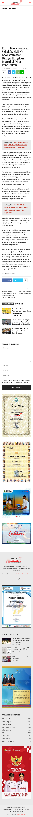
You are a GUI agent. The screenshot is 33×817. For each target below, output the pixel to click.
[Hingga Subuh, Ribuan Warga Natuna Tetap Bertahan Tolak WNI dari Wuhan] (6, 641)
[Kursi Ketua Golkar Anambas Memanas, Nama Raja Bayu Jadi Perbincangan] (6, 311)
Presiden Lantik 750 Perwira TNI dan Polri (25, 292)
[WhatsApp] (18, 72)
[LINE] (22, 72)
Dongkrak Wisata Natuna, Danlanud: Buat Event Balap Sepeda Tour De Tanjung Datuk (9, 294)
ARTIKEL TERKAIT (8, 304)
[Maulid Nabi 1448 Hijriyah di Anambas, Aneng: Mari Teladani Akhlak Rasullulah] (6, 322)
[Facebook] (9, 72)
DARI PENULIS (19, 304)
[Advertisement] (16, 28)
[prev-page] (3, 338)
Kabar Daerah (5, 313)
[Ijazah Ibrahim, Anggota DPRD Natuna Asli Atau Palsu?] (6, 650)
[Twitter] (13, 72)
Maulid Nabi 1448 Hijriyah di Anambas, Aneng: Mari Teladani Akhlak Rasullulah (21, 322)
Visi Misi (27, 809)
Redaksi (8, 68)
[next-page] (6, 338)
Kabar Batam (12, 8)
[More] (26, 280)
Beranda (4, 8)
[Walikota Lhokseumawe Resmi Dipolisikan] (6, 659)
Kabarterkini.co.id (21, 815)
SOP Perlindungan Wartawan (10, 809)
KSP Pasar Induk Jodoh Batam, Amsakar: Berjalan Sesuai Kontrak (21, 331)
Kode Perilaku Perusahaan (16, 811)
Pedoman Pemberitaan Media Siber (16, 807)
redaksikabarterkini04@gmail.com (21, 574)
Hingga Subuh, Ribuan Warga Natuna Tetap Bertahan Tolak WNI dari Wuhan (21, 640)
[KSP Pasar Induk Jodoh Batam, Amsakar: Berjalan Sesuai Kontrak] (6, 331)
